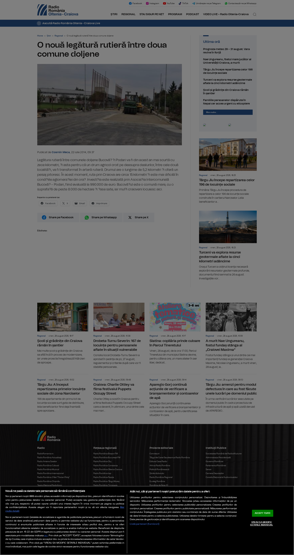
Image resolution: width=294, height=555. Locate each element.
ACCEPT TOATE (263, 513)
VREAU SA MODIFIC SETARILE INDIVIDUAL (261, 523)
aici (46, 536)
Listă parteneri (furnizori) (144, 524)
